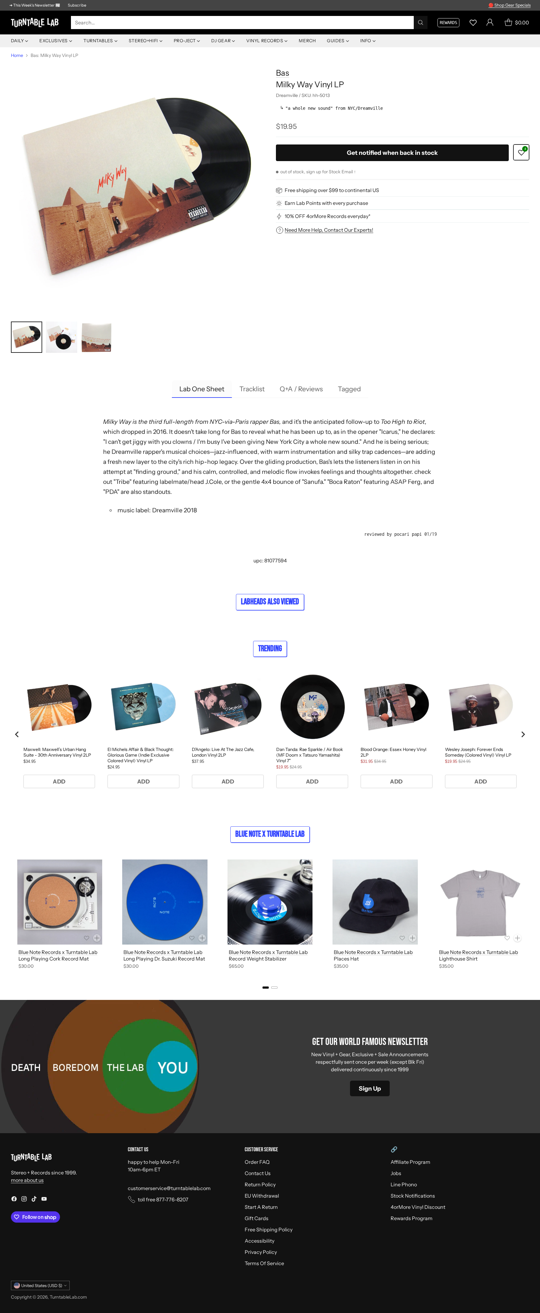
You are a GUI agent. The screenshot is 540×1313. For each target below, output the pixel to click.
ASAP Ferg (405, 481)
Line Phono (404, 1184)
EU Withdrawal (262, 1196)
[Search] (421, 22)
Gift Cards (256, 1218)
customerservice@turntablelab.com (169, 1188)
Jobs (396, 1173)
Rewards (448, 22)
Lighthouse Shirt (458, 959)
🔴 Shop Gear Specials (509, 5)
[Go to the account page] (490, 22)
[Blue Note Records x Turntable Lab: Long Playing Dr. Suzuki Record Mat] (165, 902)
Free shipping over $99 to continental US (332, 190)
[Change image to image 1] (26, 337)
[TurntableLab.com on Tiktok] (34, 1199)
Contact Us (258, 1173)
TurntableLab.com (68, 1297)
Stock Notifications (413, 1196)
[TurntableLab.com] (36, 23)
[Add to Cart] (97, 938)
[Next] (527, 915)
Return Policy (260, 1184)
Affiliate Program (410, 1162)
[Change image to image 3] (96, 337)
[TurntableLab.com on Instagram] (24, 1199)
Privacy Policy (261, 1252)
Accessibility (259, 1241)
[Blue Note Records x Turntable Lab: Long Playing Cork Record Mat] (59, 902)
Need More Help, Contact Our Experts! (329, 230)
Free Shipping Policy (268, 1229)
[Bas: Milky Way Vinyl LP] (137, 188)
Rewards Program (411, 1218)
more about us (27, 1180)
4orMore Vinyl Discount (418, 1207)
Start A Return (261, 1207)
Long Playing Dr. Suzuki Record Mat (164, 959)
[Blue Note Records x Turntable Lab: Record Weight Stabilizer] (270, 902)
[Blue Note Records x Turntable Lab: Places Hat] (375, 902)
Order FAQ (257, 1162)
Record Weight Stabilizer (258, 959)
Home (17, 55)
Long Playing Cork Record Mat (53, 959)
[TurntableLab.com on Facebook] (14, 1199)
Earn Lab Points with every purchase (326, 203)
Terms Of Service (264, 1263)
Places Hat (346, 959)
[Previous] (13, 915)
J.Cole (213, 481)
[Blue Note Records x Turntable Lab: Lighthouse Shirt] (480, 902)
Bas (282, 73)
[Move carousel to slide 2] (274, 987)
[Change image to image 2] (61, 337)
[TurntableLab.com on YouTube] (44, 1199)
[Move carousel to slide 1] (265, 987)
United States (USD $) (41, 1285)
